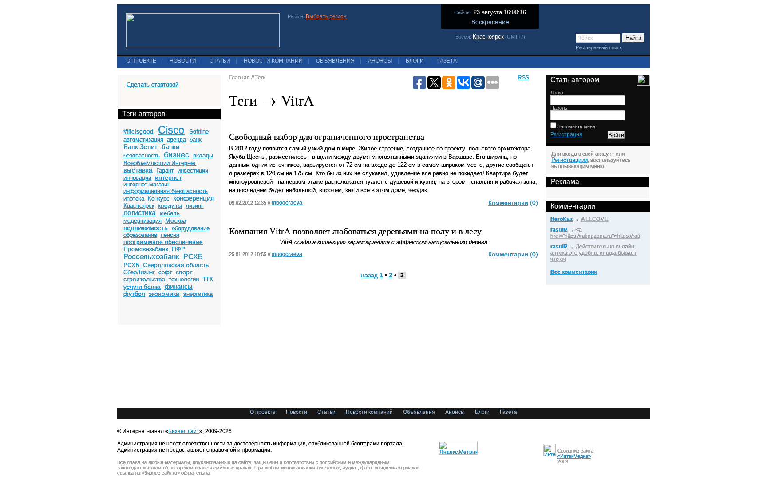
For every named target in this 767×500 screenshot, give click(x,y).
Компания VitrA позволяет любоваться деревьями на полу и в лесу (355, 231)
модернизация (142, 220)
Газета (447, 61)
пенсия (170, 235)
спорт (184, 272)
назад (369, 275)
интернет (168, 177)
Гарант (165, 170)
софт (165, 272)
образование (140, 235)
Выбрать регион (326, 16)
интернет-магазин (146, 184)
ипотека (133, 198)
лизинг (194, 205)
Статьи (220, 61)
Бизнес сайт (183, 431)
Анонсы (380, 61)
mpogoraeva (287, 203)
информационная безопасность (165, 191)
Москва (175, 220)
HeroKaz (561, 219)
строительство (144, 279)
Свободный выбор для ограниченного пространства (326, 136)
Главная (239, 78)
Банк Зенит (140, 146)
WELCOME (594, 219)
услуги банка (142, 286)
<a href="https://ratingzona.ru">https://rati (595, 233)
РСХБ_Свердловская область (166, 264)
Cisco (171, 130)
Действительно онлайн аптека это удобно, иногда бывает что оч (593, 253)
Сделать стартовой (152, 84)
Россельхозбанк (151, 256)
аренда (176, 139)
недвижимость (145, 228)
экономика (164, 293)
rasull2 (559, 230)
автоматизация (143, 139)
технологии (184, 279)
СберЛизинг (139, 272)
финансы (179, 286)
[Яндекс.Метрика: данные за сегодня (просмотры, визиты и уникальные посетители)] (458, 448)
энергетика (198, 294)
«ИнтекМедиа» (574, 456)
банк (196, 139)
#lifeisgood (138, 131)
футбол (134, 293)
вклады (203, 155)
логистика (139, 213)
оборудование (191, 228)
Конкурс (159, 198)
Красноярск (488, 36)
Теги (260, 78)
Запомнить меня (575, 126)
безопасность (141, 155)
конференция (193, 198)
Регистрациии (569, 160)
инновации (137, 177)
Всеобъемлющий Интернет (159, 163)
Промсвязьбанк (145, 248)
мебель (170, 213)
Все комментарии (573, 272)
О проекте (141, 61)
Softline (199, 131)
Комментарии (508, 202)
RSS (523, 78)
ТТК (207, 279)
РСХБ (193, 256)
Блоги (415, 61)
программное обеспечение (163, 241)
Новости (183, 61)
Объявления (335, 61)
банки (170, 146)
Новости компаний (273, 61)
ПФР (178, 248)
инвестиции (193, 170)
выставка (137, 170)
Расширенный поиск (599, 47)
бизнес (176, 154)
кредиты (170, 205)
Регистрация (566, 134)
